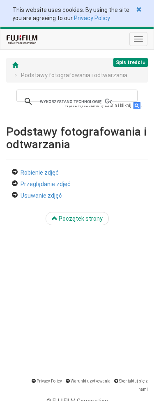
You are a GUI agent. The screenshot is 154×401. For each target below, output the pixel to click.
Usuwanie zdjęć (41, 195)
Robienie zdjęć (40, 172)
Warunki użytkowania (90, 381)
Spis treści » (130, 62)
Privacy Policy (92, 18)
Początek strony (80, 218)
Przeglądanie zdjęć (46, 184)
